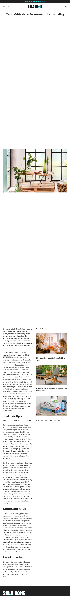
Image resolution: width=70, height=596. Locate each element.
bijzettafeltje (7, 355)
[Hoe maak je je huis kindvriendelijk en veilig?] (51, 343)
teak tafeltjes (15, 544)
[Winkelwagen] (66, 6)
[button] (8, 6)
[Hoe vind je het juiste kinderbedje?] (51, 406)
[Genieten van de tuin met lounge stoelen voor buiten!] (51, 375)
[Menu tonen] (3, 6)
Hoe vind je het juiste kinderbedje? (49, 420)
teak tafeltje (19, 365)
